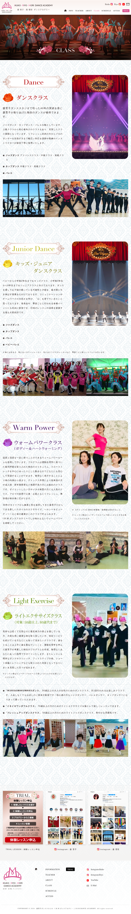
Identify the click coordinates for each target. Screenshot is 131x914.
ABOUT (89, 11)
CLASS (48, 885)
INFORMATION (52, 869)
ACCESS (116, 11)
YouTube (93, 880)
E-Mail (92, 885)
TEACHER (79, 11)
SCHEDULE (106, 11)
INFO (71, 11)
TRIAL (126, 11)
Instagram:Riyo (96, 874)
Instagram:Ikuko (96, 869)
